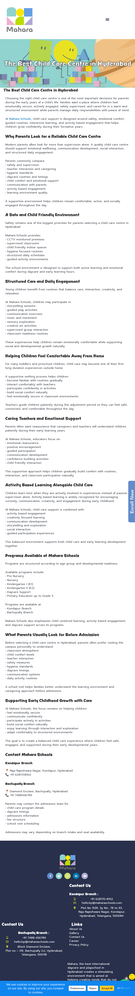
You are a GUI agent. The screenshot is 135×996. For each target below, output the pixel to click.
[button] (107, 19)
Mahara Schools (20, 119)
